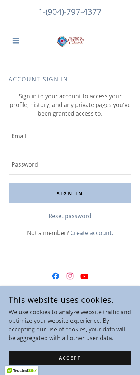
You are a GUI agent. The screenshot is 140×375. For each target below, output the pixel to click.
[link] (70, 40)
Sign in (70, 193)
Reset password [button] (70, 216)
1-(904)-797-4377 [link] (70, 11)
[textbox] (70, 136)
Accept (70, 358)
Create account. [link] (91, 233)
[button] (18, 40)
